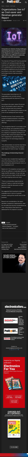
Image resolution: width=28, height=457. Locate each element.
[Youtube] (18, 349)
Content (7, 6)
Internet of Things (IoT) (6, 226)
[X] (6, 24)
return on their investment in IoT (9, 228)
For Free (9, 397)
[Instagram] (10, 349)
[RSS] (15, 349)
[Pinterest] (10, 24)
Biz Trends (13, 6)
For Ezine (14, 402)
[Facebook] (3, 24)
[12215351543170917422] (14, 272)
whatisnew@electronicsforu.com (14, 348)
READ (14, 447)
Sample (9, 397)
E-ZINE (16, 447)
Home (3, 6)
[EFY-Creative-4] (14, 456)
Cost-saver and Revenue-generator (9, 224)
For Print (18, 397)
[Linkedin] (17, 24)
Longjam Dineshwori (7, 20)
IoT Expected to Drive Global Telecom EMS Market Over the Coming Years (7, 247)
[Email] (21, 24)
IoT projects (15, 226)
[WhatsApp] (13, 24)
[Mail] (13, 349)
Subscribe (18, 397)
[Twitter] (17, 349)
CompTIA (8, 222)
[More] (24, 24)
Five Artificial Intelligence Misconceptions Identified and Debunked (20, 247)
